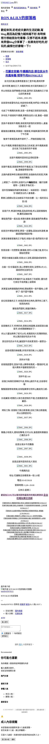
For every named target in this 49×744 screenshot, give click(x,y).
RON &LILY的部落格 (18, 18)
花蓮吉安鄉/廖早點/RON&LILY (24, 534)
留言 (28, 604)
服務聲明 (24, 712)
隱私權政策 (40, 710)
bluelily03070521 (7, 591)
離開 (13, 739)
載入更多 (5, 622)
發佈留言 (5, 636)
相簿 (7, 56)
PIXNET (10, 710)
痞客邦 (22, 604)
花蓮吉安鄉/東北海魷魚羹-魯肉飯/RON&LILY (24, 536)
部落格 (8, 59)
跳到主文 (4, 24)
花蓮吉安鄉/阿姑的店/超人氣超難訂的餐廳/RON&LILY (24, 532)
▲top (3, 618)
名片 (7, 62)
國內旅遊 (18, 611)
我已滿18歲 (5, 739)
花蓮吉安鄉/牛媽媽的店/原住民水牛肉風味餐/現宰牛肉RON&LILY (24, 530)
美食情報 (19, 52)
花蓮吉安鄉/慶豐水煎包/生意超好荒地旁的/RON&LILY (24, 539)
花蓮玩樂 (18, 614)
